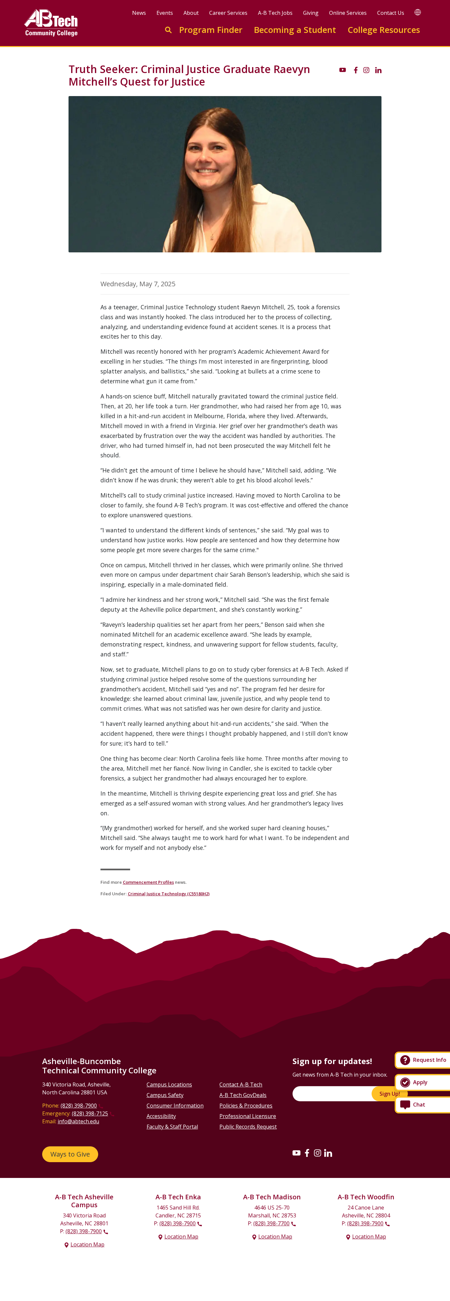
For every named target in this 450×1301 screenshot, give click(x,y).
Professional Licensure (247, 1116)
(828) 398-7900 (79, 1105)
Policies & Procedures (245, 1105)
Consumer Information (175, 1105)
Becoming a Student (295, 30)
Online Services (348, 12)
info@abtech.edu (78, 1121)
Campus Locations (169, 1084)
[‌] (342, 69)
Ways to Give (70, 1154)
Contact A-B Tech (240, 1084)
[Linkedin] (328, 1153)
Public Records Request (248, 1126)
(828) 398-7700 (271, 1223)
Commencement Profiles (148, 882)
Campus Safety (165, 1095)
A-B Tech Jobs (275, 12)
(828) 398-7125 (90, 1113)
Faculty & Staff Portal (172, 1126)
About (191, 12)
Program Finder (210, 30)
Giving (311, 12)
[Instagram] (318, 1153)
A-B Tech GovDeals (243, 1095)
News (139, 12)
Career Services (228, 12)
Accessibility (161, 1116)
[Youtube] (296, 1153)
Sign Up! (390, 1093)
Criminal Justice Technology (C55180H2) (169, 894)
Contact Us (390, 12)
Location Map (87, 1244)
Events (164, 12)
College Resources (384, 30)
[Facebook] (307, 1153)
